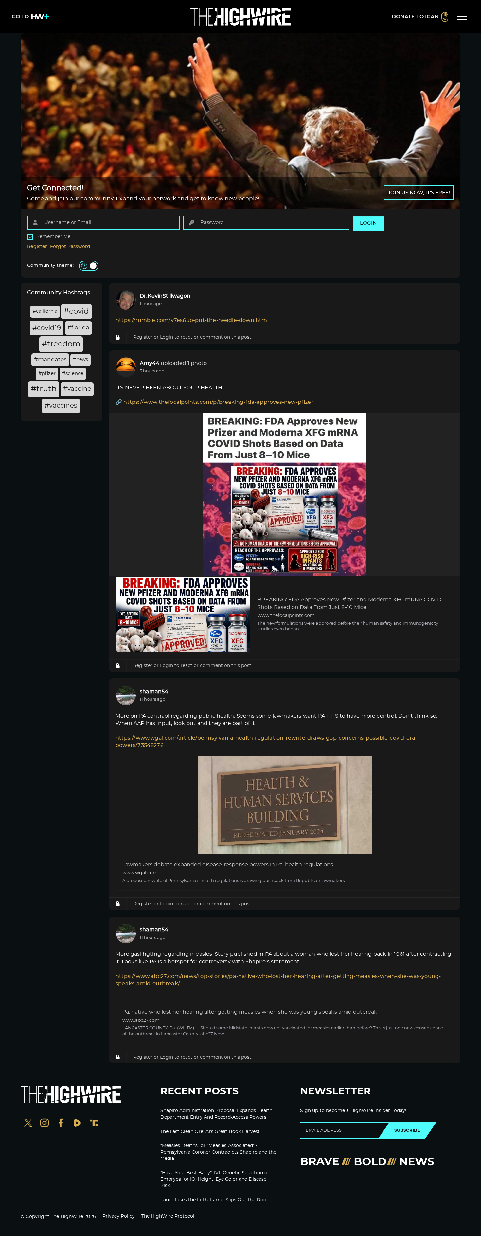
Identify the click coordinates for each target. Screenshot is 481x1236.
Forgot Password (70, 246)
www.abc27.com (141, 1020)
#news (80, 359)
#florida (78, 327)
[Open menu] (462, 16)
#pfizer (47, 373)
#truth (44, 389)
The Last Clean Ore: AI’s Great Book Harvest (210, 1131)
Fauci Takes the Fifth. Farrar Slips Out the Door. (214, 1200)
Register (37, 246)
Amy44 (149, 363)
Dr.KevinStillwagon (165, 296)
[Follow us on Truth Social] (93, 1123)
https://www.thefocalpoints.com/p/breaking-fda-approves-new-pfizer (218, 402)
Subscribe (407, 1130)
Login (166, 337)
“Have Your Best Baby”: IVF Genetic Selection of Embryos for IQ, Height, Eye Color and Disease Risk (214, 1179)
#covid (76, 311)
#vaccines (61, 406)
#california (45, 311)
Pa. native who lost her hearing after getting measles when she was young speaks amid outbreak (249, 1012)
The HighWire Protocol (167, 1216)
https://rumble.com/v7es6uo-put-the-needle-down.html (192, 320)
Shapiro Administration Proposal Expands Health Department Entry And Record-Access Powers (216, 1114)
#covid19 (46, 328)
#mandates (50, 359)
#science (72, 373)
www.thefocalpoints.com (286, 615)
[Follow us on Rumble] (77, 1123)
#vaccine (77, 389)
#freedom (61, 344)
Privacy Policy (118, 1216)
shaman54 (154, 691)
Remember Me (53, 236)
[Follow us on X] (28, 1124)
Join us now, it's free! (419, 192)
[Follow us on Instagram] (44, 1124)
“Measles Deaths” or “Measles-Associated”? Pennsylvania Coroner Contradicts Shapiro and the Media (218, 1152)
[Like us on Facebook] (60, 1124)
